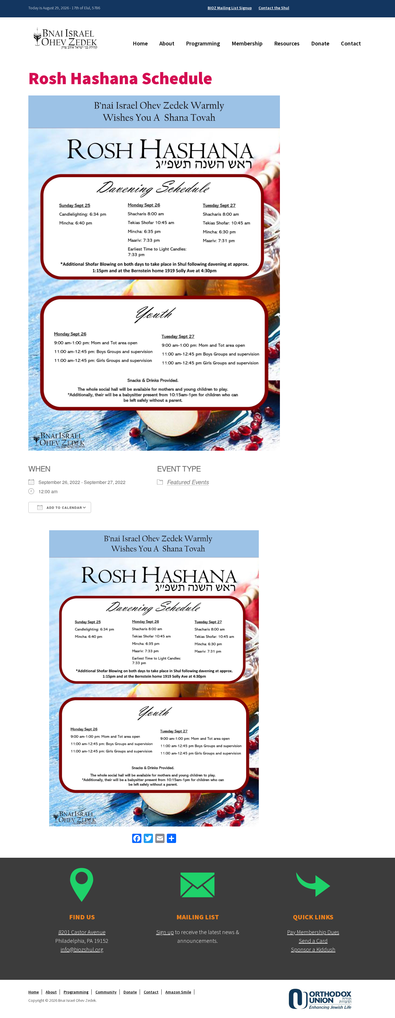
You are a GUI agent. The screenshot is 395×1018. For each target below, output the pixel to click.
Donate (320, 43)
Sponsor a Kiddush (313, 949)
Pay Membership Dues (313, 932)
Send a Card (313, 940)
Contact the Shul (274, 7)
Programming (203, 43)
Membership (247, 43)
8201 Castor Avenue (82, 932)
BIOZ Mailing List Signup (230, 7)
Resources (287, 43)
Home (140, 43)
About (166, 43)
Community (106, 992)
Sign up (165, 932)
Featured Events (188, 482)
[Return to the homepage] (67, 38)
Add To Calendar (63, 507)
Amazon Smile (178, 992)
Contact (351, 43)
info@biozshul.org (82, 949)
